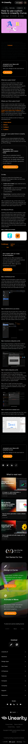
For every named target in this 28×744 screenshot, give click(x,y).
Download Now (11, 586)
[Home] (6, 2)
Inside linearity (6, 8)
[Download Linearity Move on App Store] (16, 644)
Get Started (7, 72)
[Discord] (7, 704)
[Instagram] (10, 704)
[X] (17, 704)
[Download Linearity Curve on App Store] (11, 644)
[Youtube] (20, 704)
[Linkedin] (14, 704)
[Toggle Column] (25, 652)
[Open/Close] (25, 2)
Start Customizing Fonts (10, 167)
